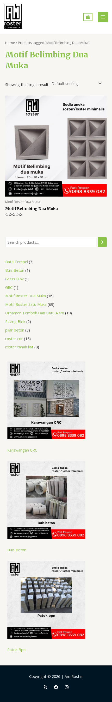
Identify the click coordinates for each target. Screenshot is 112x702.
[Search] (102, 242)
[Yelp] (45, 687)
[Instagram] (67, 687)
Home (10, 42)
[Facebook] (56, 687)
